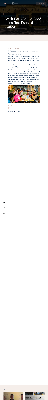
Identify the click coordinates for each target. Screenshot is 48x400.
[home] (15, 3)
